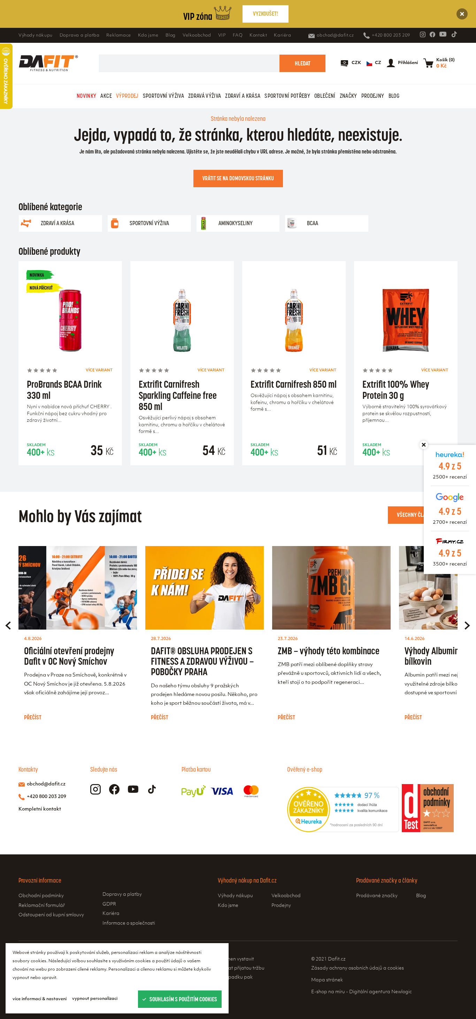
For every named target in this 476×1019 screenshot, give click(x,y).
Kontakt (258, 35)
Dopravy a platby (122, 894)
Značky (348, 96)
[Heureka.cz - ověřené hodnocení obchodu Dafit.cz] (343, 831)
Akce (106, 96)
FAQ (238, 35)
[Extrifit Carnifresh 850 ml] (294, 322)
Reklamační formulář (41, 905)
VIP (222, 35)
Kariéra (282, 35)
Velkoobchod (197, 35)
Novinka (37, 275)
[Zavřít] (462, 13)
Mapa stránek (327, 980)
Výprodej (127, 96)
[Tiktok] (454, 34)
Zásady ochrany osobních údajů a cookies (357, 968)
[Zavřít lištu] (424, 445)
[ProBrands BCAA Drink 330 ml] (70, 322)
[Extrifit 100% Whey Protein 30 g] (406, 322)
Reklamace (118, 35)
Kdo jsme (148, 35)
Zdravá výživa (204, 96)
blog (394, 96)
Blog (171, 35)
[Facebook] (432, 34)
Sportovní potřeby (287, 96)
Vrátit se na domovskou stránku (238, 178)
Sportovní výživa (163, 96)
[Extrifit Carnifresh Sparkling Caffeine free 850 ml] (182, 322)
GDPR (109, 904)
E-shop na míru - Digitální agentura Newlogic (361, 992)
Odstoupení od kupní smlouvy (51, 915)
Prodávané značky (377, 896)
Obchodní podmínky (41, 896)
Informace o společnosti (128, 923)
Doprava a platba (80, 35)
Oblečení (325, 96)
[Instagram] (422, 34)
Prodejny (372, 96)
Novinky (86, 96)
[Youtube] (442, 34)
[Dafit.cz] (48, 63)
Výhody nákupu (35, 35)
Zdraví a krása (242, 96)
